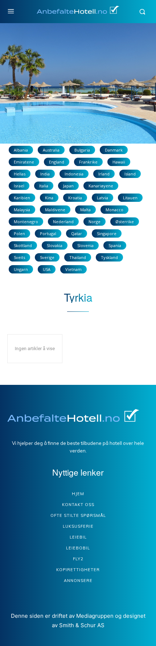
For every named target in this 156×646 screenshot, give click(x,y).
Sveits (19, 257)
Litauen (130, 197)
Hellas (19, 174)
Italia (43, 185)
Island (130, 174)
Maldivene (55, 209)
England (56, 162)
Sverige (47, 257)
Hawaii (118, 162)
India (45, 174)
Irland (104, 174)
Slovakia (54, 245)
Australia (51, 150)
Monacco (114, 209)
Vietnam (73, 269)
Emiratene (24, 162)
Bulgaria (82, 150)
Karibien (22, 197)
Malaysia (22, 209)
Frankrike (88, 162)
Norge (94, 221)
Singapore (106, 233)
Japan (68, 185)
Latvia (102, 197)
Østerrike (124, 221)
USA (46, 269)
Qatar (76, 233)
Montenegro (26, 221)
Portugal (48, 233)
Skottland (23, 245)
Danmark (114, 150)
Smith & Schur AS (81, 625)
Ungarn (21, 269)
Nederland (63, 221)
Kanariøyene (101, 185)
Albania (21, 150)
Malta (85, 209)
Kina (49, 197)
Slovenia (85, 245)
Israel (19, 185)
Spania (114, 245)
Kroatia (75, 197)
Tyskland (109, 257)
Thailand (77, 257)
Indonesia (74, 174)
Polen (19, 233)
